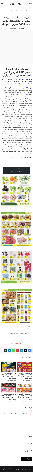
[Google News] (16, 343)
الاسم (30, 436)
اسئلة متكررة (5, 469)
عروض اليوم (10, 157)
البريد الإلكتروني (28, 443)
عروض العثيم (27, 469)
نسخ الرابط (16, 337)
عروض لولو (9, 10)
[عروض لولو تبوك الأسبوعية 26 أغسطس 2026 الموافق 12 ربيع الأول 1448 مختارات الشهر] (24, 387)
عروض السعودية (16, 10)
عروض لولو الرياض (26, 79)
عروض (22, 469)
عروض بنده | (17, 469)
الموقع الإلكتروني (28, 451)
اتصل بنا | (11, 469)
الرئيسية (23, 10)
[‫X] (25, 350)
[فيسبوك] (29, 350)
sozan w (21, 28)
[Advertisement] (16, 47)
